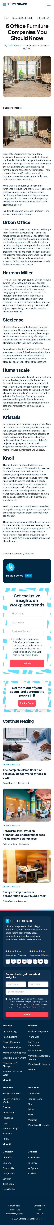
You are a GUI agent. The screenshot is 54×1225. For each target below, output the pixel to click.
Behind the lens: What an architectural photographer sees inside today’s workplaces (24, 834)
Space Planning (35, 1050)
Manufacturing (10, 1128)
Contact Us (8, 1168)
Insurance (8, 1118)
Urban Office (9, 229)
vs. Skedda (33, 1173)
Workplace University (38, 1125)
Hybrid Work (34, 1036)
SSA (39, 1210)
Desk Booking (10, 1031)
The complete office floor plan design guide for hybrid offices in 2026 (24, 773)
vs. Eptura (33, 1168)
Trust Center (9, 1184)
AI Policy (39, 1214)
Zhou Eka (29, 553)
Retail (6, 1138)
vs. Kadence (34, 1157)
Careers (7, 1163)
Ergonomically (30, 166)
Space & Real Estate (22, 18)
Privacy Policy (31, 655)
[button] (7, 944)
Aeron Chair (20, 289)
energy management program (29, 509)
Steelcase (8, 327)
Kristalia (7, 424)
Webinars (32, 1120)
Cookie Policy (39, 1206)
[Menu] (49, 4)
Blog (6, 18)
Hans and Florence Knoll (27, 468)
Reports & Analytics (13, 1047)
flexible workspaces (17, 242)
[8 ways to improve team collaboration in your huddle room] (27, 866)
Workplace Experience (39, 1064)
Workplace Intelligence (14, 1052)
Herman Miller (10, 279)
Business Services (12, 1093)
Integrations (9, 1173)
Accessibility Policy (14, 1214)
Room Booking (10, 1036)
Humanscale (9, 377)
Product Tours (35, 1099)
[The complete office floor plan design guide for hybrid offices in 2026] (27, 744)
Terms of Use (14, 1210)
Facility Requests (11, 1042)
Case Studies (34, 1093)
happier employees (12, 534)
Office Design (43, 18)
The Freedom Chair (21, 396)
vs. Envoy (32, 1163)
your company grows (34, 528)
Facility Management (38, 1031)
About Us (7, 1157)
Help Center (9, 1189)
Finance (7, 1107)
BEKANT (37, 188)
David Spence (14, 45)
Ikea (11, 185)
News (30, 1114)
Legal (5, 1123)
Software (7, 1133)
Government (9, 1112)
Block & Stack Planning (14, 1057)
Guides (31, 1109)
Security (7, 1178)
